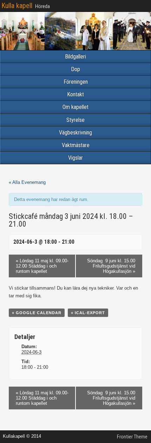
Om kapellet (75, 107)
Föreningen (76, 81)
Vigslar (75, 157)
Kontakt (75, 94)
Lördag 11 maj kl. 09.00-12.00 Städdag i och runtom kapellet (42, 266)
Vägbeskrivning (75, 132)
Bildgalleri (75, 56)
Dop (75, 69)
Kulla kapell (16, 5)
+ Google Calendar (36, 313)
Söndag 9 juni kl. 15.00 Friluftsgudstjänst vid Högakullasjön (111, 266)
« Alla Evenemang (27, 182)
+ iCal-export (88, 313)
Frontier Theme (132, 437)
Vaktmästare (76, 145)
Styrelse (75, 120)
